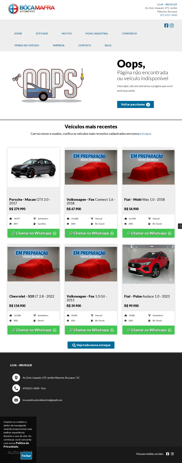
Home (18, 33)
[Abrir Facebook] (167, 453)
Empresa (59, 45)
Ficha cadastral (96, 33)
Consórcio (129, 33)
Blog (108, 45)
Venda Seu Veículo (26, 45)
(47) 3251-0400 (168, 14)
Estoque (42, 33)
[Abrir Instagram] (172, 453)
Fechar (26, 455)
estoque (145, 133)
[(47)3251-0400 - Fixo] (29, 391)
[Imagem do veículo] (33, 167)
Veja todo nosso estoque (93, 345)
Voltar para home (133, 104)
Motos (67, 33)
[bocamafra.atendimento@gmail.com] (37, 402)
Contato (84, 45)
